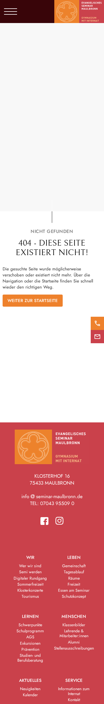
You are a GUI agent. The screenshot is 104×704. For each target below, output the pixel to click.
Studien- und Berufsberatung (30, 657)
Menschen (74, 616)
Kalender (30, 695)
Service (74, 680)
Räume (74, 578)
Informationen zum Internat (74, 691)
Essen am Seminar (74, 590)
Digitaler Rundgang (30, 578)
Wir (30, 557)
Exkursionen (30, 643)
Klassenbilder (73, 625)
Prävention (30, 649)
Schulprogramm (30, 631)
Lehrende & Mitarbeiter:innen (74, 633)
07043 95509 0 (57, 503)
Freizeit (74, 584)
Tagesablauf (74, 572)
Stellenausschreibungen (74, 648)
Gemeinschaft (74, 566)
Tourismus (30, 596)
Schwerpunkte (30, 625)
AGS (30, 637)
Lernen (30, 616)
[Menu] (10, 11)
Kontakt (74, 700)
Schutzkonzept (74, 596)
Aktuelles (30, 680)
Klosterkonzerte (30, 590)
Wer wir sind (30, 566)
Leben (74, 557)
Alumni (74, 642)
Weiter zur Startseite (33, 300)
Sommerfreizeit (30, 584)
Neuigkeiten (30, 689)
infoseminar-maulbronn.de (52, 496)
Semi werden (30, 572)
